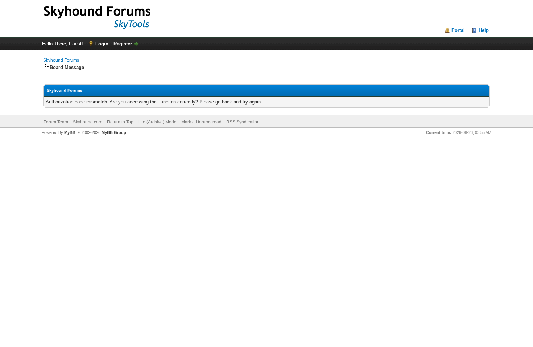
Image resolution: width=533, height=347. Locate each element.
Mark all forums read (201, 121)
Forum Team (56, 121)
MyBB (69, 132)
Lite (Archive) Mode (157, 121)
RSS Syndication (243, 121)
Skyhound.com (87, 121)
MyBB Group (114, 132)
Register (122, 43)
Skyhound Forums (61, 60)
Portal (458, 30)
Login (101, 43)
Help (484, 30)
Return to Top (120, 121)
